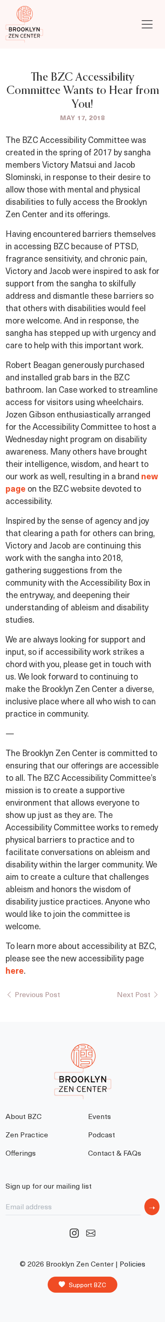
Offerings (21, 1152)
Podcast (101, 1134)
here (15, 970)
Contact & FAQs (114, 1152)
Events (99, 1115)
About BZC (24, 1115)
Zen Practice (27, 1134)
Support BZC (87, 1284)
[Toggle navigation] (147, 24)
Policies (132, 1263)
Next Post (134, 993)
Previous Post (36, 993)
